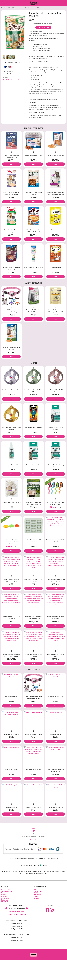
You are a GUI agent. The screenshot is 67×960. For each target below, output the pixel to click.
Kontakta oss (4, 901)
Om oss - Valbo (38, 889)
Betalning (3, 893)
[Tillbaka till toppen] (63, 957)
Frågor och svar (5, 889)
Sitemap (36, 896)
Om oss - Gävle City (39, 891)
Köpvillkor (4, 896)
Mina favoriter (5, 898)
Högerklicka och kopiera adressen (13, 80)
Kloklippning (4, 900)
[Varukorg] (64, 3)
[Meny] (2, 3)
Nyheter (36, 898)
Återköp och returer (6, 891)
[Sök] (5, 3)
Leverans (3, 894)
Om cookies (37, 894)
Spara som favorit (11, 62)
